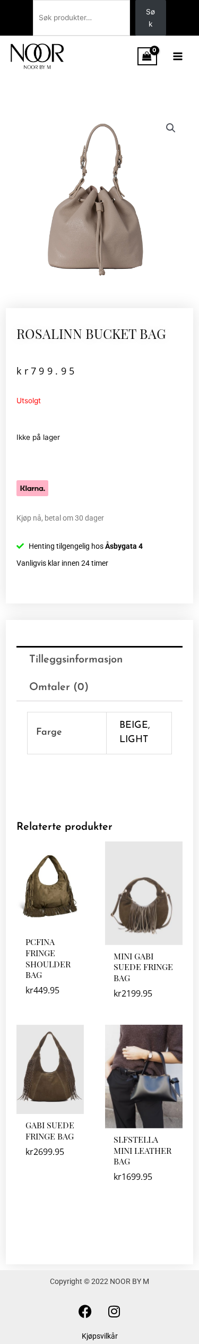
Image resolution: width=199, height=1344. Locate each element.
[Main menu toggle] (178, 56)
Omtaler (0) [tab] (59, 687)
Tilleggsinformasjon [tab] (76, 659)
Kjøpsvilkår (100, 1336)
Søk (150, 17)
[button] (170, 128)
